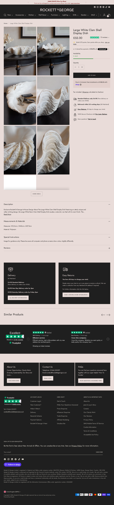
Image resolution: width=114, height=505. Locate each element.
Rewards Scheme (36, 416)
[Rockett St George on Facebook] (95, 7)
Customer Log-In (35, 401)
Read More (7, 214)
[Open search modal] (5, 15)
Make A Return (35, 409)
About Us (87, 401)
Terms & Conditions (90, 431)
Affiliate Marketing (63, 420)
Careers (86, 409)
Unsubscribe (61, 423)
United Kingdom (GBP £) (12, 492)
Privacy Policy (88, 420)
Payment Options (36, 420)
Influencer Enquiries (63, 412)
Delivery (33, 412)
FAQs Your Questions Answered (67, 405)
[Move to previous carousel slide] (103, 315)
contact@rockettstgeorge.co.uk (14, 412)
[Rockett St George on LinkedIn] (101, 7)
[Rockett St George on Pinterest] (103, 7)
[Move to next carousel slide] (108, 315)
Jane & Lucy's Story (90, 405)
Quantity (76, 63)
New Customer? (35, 405)
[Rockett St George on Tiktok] (106, 7)
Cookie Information (90, 427)
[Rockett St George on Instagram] (98, 7)
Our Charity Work (89, 412)
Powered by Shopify (9, 497)
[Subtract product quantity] (75, 67)
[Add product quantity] (82, 67)
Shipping (85, 92)
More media (37, 194)
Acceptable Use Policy (91, 434)
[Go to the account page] (104, 15)
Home (5, 23)
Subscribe (99, 452)
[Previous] (28, 2)
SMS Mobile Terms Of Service (94, 423)
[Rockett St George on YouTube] (109, 7)
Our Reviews (88, 416)
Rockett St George (19, 495)
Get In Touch (61, 401)
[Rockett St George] (57, 10)
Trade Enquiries (62, 416)
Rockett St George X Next (38, 423)
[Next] (85, 2)
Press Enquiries (62, 409)
